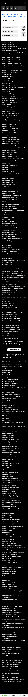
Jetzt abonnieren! (14, 349)
